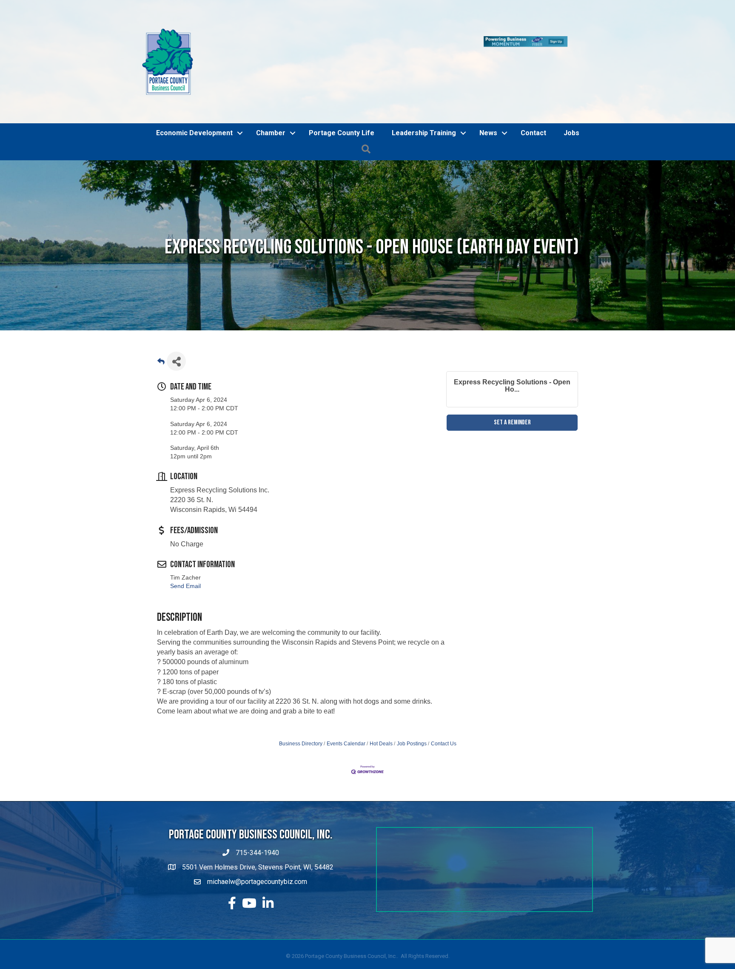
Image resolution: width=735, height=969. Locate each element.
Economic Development (194, 133)
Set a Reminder (512, 422)
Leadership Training (424, 133)
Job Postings (412, 744)
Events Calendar (346, 744)
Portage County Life (341, 133)
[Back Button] (161, 364)
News (488, 133)
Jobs (571, 133)
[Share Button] (176, 361)
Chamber (270, 133)
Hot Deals (381, 744)
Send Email (185, 586)
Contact (533, 133)
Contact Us (443, 744)
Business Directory (300, 744)
